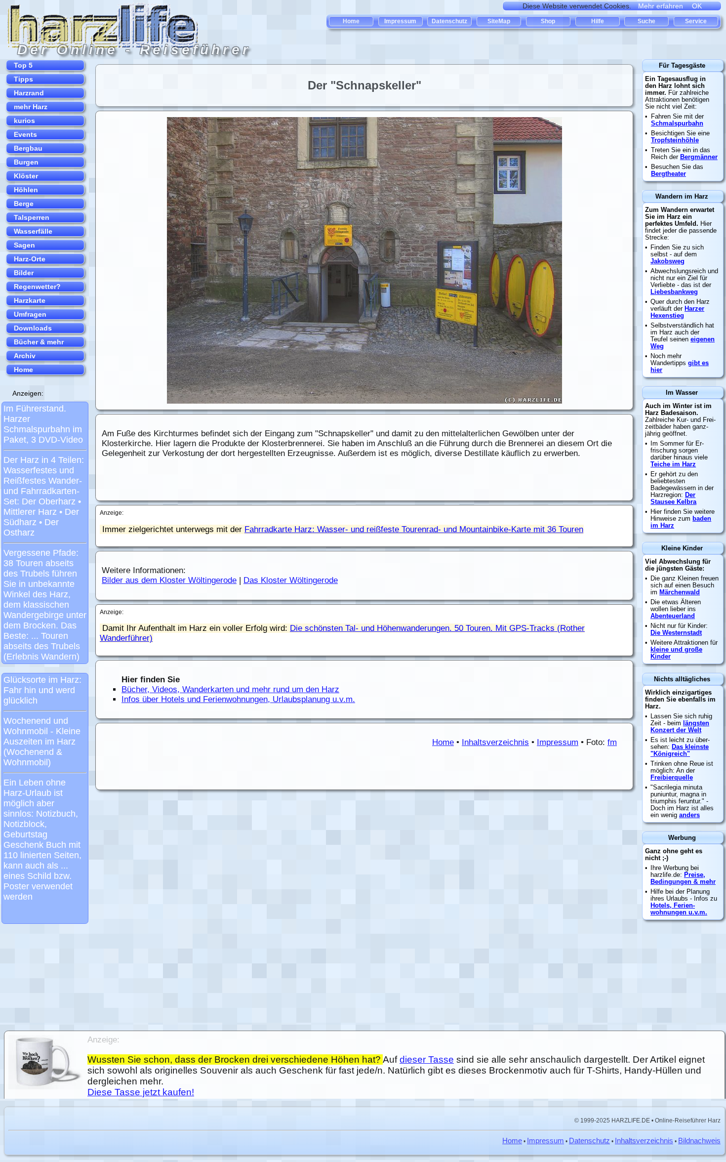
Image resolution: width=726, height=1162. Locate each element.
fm (612, 742)
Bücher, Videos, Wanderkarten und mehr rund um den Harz (230, 689)
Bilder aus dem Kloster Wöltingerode (169, 580)
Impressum (557, 742)
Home (443, 742)
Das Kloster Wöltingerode (290, 580)
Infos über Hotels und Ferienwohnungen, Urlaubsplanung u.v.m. (238, 699)
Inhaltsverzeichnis (495, 742)
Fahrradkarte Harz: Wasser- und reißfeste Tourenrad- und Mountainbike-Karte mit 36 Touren (413, 529)
